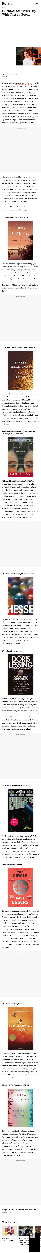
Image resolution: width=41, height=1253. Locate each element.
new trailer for (21, 92)
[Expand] (31, 1234)
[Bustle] (7, 3)
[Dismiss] (37, 1234)
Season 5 (24, 83)
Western (9, 266)
